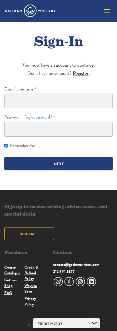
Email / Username (18, 89)
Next (59, 164)
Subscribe (29, 233)
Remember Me (22, 146)
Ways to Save (30, 288)
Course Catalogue (12, 270)
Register (81, 73)
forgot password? (38, 117)
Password (28, 117)
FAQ (8, 293)
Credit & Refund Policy (31, 272)
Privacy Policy (30, 301)
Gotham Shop (10, 282)
